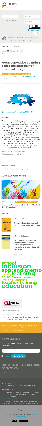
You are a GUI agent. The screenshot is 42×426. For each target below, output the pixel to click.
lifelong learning (14, 280)
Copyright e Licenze (10, 399)
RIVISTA (5, 46)
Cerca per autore (10, 21)
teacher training (19, 282)
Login (36, 33)
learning (23, 273)
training (6, 274)
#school (5, 151)
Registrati (18, 356)
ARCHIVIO (15, 46)
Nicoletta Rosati (29, 76)
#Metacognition (18, 151)
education (17, 285)
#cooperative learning (11, 154)
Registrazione (34, 30)
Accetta (14, 421)
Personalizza (24, 421)
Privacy (6, 356)
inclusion (16, 266)
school (9, 263)
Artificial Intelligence (23, 278)
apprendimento (22, 270)
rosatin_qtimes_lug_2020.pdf (20, 112)
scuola (8, 277)
